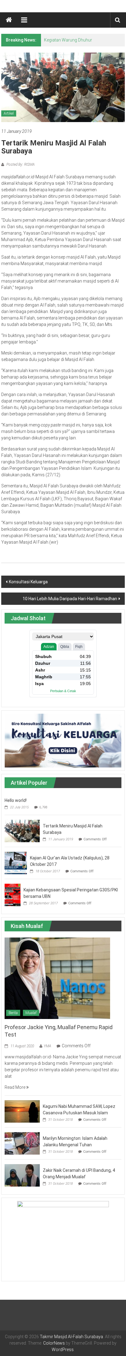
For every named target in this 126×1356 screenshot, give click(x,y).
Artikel (9, 113)
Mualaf (31, 1013)
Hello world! (16, 800)
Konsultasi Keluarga (28, 581)
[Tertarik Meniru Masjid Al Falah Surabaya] (22, 830)
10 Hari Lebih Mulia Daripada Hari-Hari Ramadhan (70, 598)
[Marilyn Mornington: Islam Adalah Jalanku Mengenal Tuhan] (22, 1142)
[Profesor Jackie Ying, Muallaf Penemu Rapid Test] (57, 978)
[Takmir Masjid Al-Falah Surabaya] (9, 20)
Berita (13, 1013)
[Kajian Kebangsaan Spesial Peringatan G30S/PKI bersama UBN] (12, 894)
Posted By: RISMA (20, 164)
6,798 (43, 807)
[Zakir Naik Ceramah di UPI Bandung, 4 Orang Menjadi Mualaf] (22, 1174)
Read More (15, 1087)
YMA (47, 1046)
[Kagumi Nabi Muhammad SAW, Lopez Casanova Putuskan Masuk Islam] (22, 1110)
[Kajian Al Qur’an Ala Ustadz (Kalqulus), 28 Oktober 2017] (16, 862)
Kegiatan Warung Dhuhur (68, 40)
